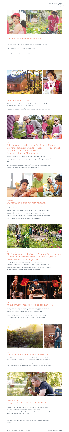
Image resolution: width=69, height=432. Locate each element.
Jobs (29, 8)
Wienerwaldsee (21, 430)
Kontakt (40, 8)
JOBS (61, 14)
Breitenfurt (9, 430)
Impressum (50, 430)
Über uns (9, 8)
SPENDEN (61, 20)
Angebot (15, 8)
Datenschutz (55, 430)
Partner (34, 8)
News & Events (23, 8)
